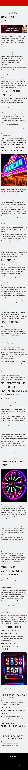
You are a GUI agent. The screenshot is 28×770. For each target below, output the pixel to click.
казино (20, 617)
